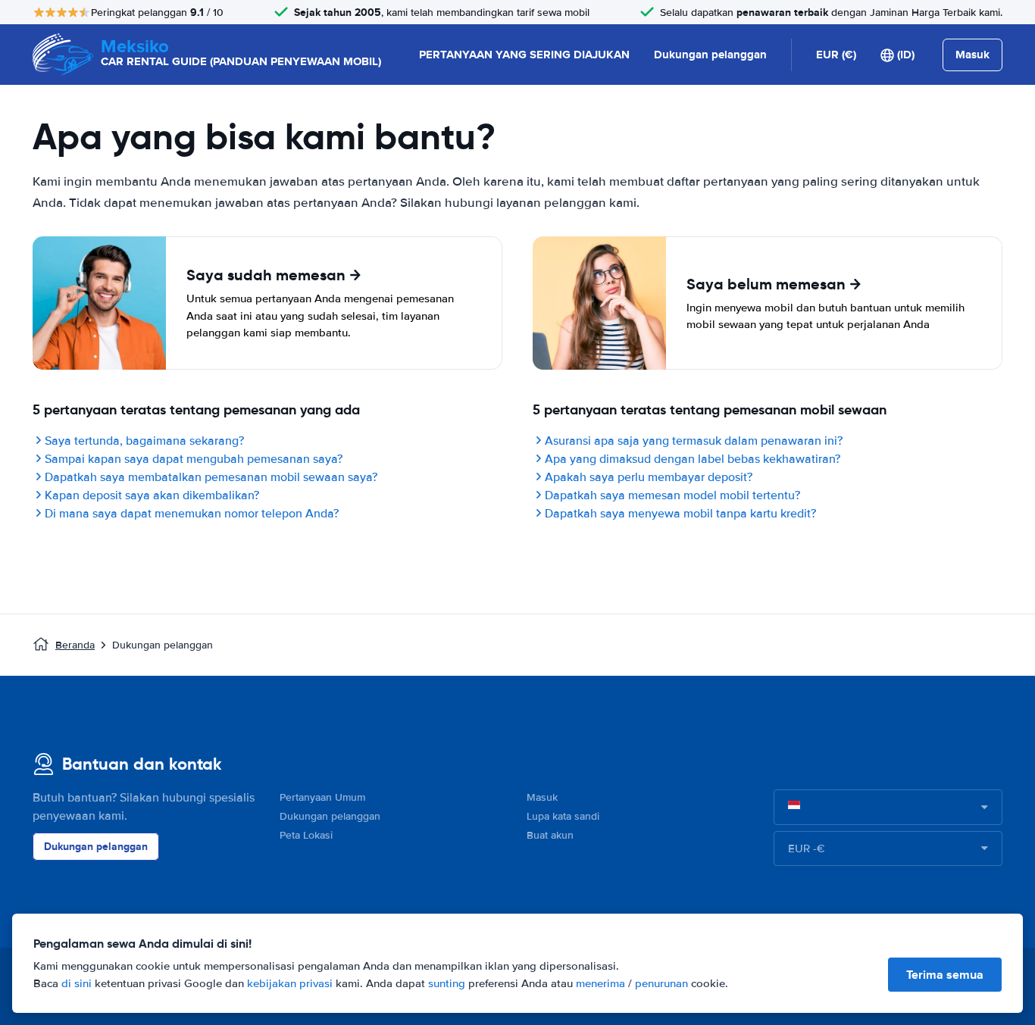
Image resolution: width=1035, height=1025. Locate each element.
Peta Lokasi (306, 835)
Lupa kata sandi (563, 816)
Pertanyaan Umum (322, 797)
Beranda (75, 645)
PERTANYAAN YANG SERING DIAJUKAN (524, 54)
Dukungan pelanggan (710, 54)
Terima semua (944, 974)
